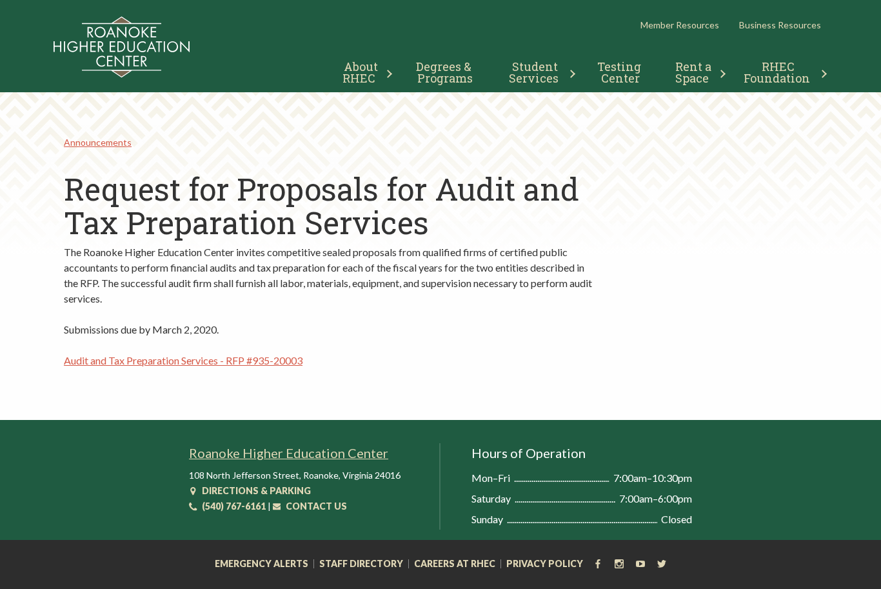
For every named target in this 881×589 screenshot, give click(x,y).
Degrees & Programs (445, 72)
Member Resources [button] (679, 24)
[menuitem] (362, 70)
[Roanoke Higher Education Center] (122, 75)
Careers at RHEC (454, 563)
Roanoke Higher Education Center (288, 453)
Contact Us (315, 506)
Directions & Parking (255, 490)
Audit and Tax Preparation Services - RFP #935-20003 (183, 360)
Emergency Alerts (261, 563)
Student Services (535, 72)
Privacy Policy (544, 563)
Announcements (98, 142)
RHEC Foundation (777, 72)
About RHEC (361, 72)
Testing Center (620, 72)
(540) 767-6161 (233, 506)
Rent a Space (695, 72)
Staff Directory (361, 563)
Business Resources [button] (780, 24)
